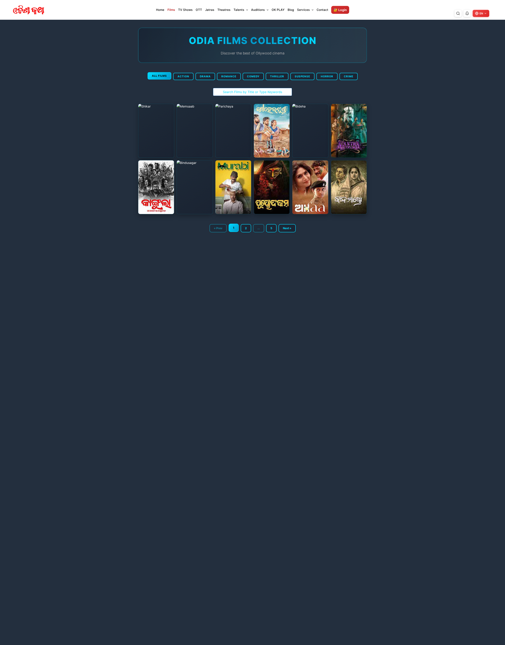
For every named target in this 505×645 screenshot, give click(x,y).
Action (183, 76)
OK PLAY (278, 10)
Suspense (302, 76)
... (258, 228)
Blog (291, 10)
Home (160, 10)
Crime (348, 76)
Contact (322, 10)
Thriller (277, 76)
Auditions (258, 10)
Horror (327, 76)
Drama (205, 76)
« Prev (218, 228)
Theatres (223, 10)
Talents (239, 10)
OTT (199, 10)
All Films (159, 75)
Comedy (253, 76)
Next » (287, 228)
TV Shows (185, 10)
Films (171, 10)
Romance (228, 76)
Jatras (209, 10)
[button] (246, 10)
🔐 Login (340, 10)
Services (303, 10)
